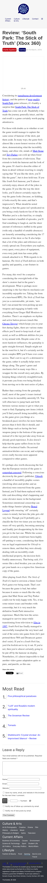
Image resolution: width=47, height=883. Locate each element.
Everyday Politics (19, 846)
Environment (35, 841)
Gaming (22, 50)
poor (30, 99)
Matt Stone (38, 150)
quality (36, 99)
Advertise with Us (35, 863)
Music (22, 830)
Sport (24, 843)
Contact (35, 19)
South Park (7, 103)
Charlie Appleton (9, 50)
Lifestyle (8, 850)
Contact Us (6, 865)
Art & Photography (9, 827)
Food (20, 854)
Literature (14, 830)
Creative (22, 827)
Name (4, 779)
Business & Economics (11, 841)
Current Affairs (12, 837)
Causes (25, 841)
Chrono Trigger (9, 323)
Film (36, 827)
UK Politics (6, 846)
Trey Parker (12, 154)
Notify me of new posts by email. (18, 811)
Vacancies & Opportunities (17, 863)
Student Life (33, 843)
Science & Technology (11, 843)
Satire (23, 833)
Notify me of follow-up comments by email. (22, 806)
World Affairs (33, 846)
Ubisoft (39, 476)
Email (4, 784)
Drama (30, 827)
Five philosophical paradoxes (22, 696)
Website (5, 788)
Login (4, 863)
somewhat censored (11, 472)
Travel (34, 857)
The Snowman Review (19, 715)
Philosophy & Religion (10, 833)
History (5, 830)
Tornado (12, 725)
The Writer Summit (19, 865)
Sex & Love (36, 854)
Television (32, 833)
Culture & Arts (12, 823)
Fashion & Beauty (9, 854)
